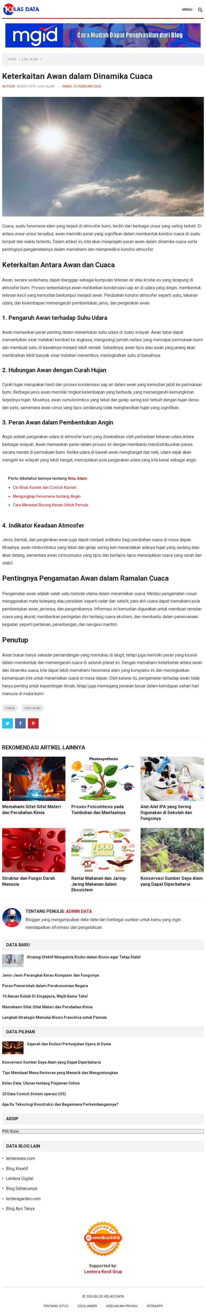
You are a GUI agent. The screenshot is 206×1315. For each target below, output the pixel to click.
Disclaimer (87, 1306)
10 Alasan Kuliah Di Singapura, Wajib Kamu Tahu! (45, 996)
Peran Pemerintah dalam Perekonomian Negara (45, 986)
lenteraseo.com (20, 1158)
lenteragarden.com (23, 1198)
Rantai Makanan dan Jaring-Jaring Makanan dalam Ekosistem (99, 884)
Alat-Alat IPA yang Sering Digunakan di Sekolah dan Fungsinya (166, 812)
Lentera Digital (19, 1178)
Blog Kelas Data (109, 1296)
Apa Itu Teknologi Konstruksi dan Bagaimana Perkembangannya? (60, 1104)
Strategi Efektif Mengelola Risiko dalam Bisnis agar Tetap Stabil (84, 957)
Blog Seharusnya (21, 1188)
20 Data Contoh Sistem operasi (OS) (34, 1094)
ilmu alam (32, 708)
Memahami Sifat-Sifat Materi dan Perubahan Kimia (47, 1007)
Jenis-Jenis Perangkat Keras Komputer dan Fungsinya (50, 975)
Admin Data (26, 86)
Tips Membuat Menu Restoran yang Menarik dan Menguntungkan (60, 1073)
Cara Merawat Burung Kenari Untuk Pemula (50, 505)
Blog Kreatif (17, 1168)
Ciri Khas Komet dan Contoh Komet (44, 487)
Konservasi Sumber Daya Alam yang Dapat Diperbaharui (51, 1062)
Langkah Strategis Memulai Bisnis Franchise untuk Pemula (54, 1017)
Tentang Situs (55, 1306)
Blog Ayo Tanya (20, 1208)
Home (12, 59)
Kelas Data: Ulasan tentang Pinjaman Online (41, 1083)
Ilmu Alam (30, 59)
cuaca (9, 708)
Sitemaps (155, 1306)
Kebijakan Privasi (122, 1306)
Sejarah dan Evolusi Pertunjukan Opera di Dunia (69, 1044)
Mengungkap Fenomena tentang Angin (46, 496)
